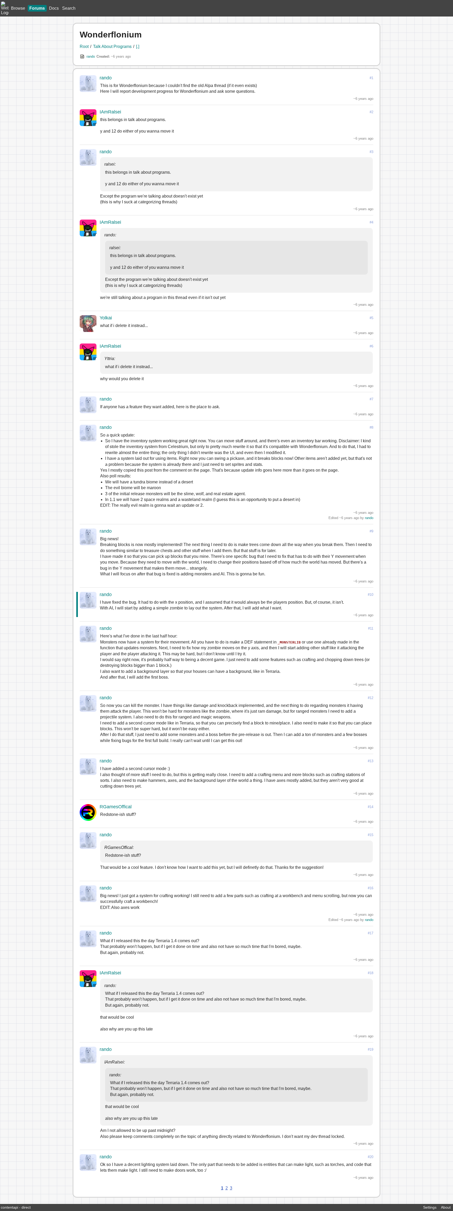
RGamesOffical (116, 806)
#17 (370, 933)
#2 (371, 112)
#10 (370, 595)
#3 (371, 152)
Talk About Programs (112, 46)
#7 (371, 399)
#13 (370, 761)
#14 (370, 807)
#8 (371, 427)
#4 (371, 222)
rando (91, 56)
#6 (371, 346)
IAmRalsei (110, 111)
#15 (370, 835)
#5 (371, 318)
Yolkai (106, 317)
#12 (370, 698)
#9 (371, 531)
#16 (370, 888)
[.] (137, 46)
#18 (370, 973)
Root (84, 46)
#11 (370, 628)
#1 (371, 78)
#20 (370, 1157)
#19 (370, 1049)
